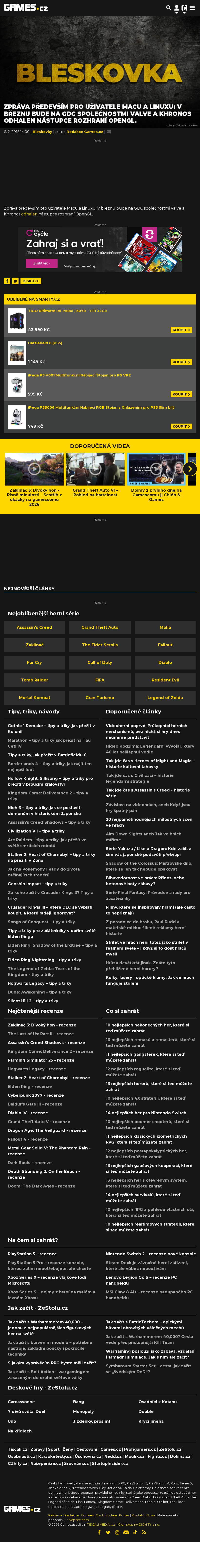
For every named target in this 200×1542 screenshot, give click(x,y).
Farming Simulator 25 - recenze (41, 1060)
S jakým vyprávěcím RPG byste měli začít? (52, 1363)
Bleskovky (43, 132)
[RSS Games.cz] (144, 1532)
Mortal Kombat (34, 697)
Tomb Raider (34, 680)
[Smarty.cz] (100, 249)
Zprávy (37, 1449)
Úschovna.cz (88, 1456)
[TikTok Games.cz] (135, 1532)
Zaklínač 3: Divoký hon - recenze (42, 1025)
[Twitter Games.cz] (108, 1532)
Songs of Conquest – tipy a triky (41, 922)
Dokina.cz (180, 1456)
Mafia (165, 627)
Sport (54, 1449)
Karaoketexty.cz (55, 1456)
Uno (12, 1421)
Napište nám (79, 1520)
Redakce (71, 1515)
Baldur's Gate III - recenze (35, 1104)
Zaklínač (34, 645)
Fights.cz (157, 1456)
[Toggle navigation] (192, 8)
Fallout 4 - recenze (28, 1139)
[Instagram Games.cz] (117, 1532)
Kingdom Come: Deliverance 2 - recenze (50, 1051)
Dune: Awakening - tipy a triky (39, 992)
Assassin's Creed (34, 627)
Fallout (165, 645)
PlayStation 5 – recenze (32, 1254)
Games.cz (110, 1449)
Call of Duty (100, 662)
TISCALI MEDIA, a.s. (101, 1524)
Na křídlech (20, 1431)
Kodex (124, 1515)
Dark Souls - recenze (30, 1162)
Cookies (87, 1515)
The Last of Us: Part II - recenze (41, 1034)
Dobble (146, 1411)
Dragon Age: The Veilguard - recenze (47, 1130)
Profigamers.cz (140, 1449)
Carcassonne (21, 1402)
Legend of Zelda (165, 697)
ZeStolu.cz (170, 1449)
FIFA (99, 680)
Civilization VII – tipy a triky (36, 831)
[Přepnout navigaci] (176, 8)
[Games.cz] (26, 8)
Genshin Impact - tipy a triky (38, 884)
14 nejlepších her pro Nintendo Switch (146, 1113)
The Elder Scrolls (100, 645)
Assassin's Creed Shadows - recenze (46, 1042)
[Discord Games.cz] (126, 1532)
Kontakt (138, 1515)
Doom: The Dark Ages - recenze (41, 1186)
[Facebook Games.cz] (99, 1532)
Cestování (86, 1449)
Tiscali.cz (17, 1449)
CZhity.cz (17, 1463)
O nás (151, 1515)
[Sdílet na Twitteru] (15, 281)
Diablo (165, 662)
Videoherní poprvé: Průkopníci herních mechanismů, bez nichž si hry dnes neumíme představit (146, 731)
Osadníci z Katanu (158, 1402)
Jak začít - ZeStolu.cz (38, 1308)
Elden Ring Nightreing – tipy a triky (44, 960)
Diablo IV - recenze (28, 1113)
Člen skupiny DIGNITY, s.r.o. (139, 1524)
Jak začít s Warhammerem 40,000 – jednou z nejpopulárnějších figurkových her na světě (49, 1328)
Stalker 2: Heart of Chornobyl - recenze (49, 1077)
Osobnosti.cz (21, 1456)
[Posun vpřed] (190, 469)
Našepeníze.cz (45, 1463)
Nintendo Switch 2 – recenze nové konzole (151, 1254)
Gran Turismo (100, 697)
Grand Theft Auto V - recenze (39, 1121)
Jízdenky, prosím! (91, 1421)
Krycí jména (151, 1421)
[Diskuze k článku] (109, 132)
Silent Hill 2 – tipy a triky (33, 1001)
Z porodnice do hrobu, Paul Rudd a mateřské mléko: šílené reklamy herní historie (146, 928)
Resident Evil (165, 680)
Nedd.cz (113, 1456)
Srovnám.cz (76, 1463)
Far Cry (34, 662)
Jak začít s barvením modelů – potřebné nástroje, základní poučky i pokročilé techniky (50, 1348)
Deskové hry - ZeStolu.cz (43, 1387)
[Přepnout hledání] (169, 8)
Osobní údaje (106, 1515)
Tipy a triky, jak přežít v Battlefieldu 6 (47, 755)
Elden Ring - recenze (30, 1086)
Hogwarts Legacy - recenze (37, 1069)
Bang (78, 1402)
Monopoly (83, 1411)
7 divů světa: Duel (26, 1411)
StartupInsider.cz (110, 1463)
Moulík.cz (135, 1456)
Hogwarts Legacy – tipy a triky (39, 983)
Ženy (68, 1449)
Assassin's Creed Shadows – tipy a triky (49, 822)
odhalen (29, 214)
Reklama (55, 1515)
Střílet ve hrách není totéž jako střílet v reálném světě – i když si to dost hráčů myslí (147, 948)
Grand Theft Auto (99, 627)
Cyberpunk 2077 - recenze (36, 1095)
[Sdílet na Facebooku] (7, 281)
